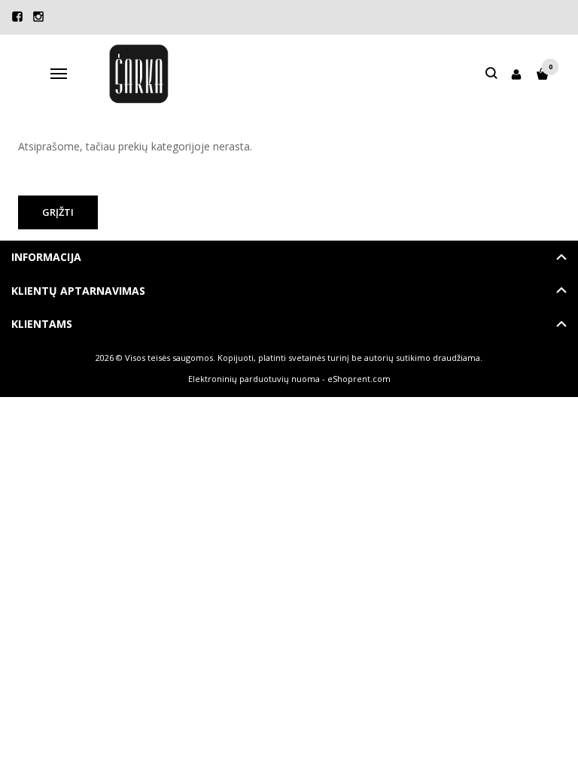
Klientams (41, 324)
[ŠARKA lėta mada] (139, 74)
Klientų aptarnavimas (78, 290)
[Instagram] (38, 16)
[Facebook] (17, 16)
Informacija (46, 257)
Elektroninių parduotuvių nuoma (254, 378)
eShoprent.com (359, 378)
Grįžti (58, 212)
